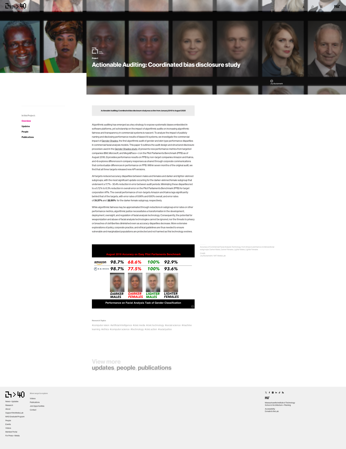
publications (155, 367)
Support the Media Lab (14, 413)
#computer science (120, 329)
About (7, 409)
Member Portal (11, 432)
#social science (173, 325)
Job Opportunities (37, 406)
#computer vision (100, 325)
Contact (33, 410)
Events (8, 424)
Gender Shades (110, 140)
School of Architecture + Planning (278, 405)
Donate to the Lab (272, 411)
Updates (26, 126)
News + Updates (11, 401)
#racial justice (165, 329)
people (126, 367)
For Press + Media (12, 435)
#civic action (151, 329)
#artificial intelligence (121, 325)
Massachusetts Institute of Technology (280, 402)
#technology (137, 329)
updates (103, 367)
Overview (26, 121)
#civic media (139, 325)
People (25, 131)
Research (9, 405)
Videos (8, 428)
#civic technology (155, 325)
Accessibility (270, 409)
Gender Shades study (126, 148)
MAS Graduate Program (14, 416)
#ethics (105, 329)
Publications (28, 137)
